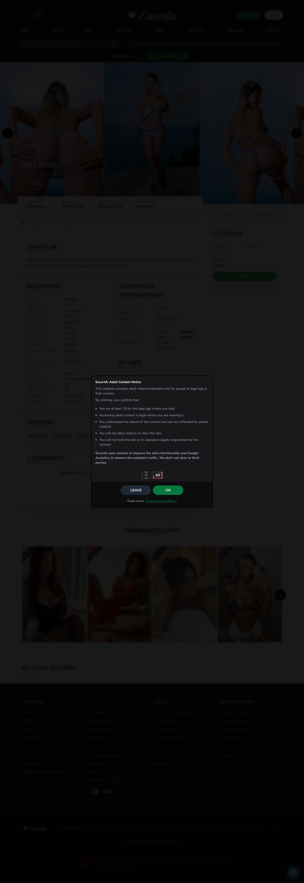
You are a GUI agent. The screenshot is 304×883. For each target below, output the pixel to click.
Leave (136, 490)
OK (168, 490)
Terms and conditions (161, 501)
